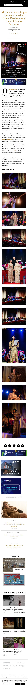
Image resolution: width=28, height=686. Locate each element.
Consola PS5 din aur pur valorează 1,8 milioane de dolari (19, 631)
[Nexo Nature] (11, 476)
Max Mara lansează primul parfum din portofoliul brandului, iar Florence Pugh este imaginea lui (14, 524)
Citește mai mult (19, 569)
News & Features (12, 532)
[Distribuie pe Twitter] (12, 34)
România (9, 139)
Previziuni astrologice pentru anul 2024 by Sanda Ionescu (18, 651)
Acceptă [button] (17, 683)
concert (16, 145)
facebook (23, 1)
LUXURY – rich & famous (14, 1)
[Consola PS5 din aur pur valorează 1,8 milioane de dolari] (19, 623)
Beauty (14, 520)
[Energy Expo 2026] (14, 81)
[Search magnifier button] (22, 5)
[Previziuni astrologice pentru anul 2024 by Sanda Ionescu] (19, 642)
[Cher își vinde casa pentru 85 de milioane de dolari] (8, 642)
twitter (27, 1)
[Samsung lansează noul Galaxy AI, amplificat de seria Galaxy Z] (8, 600)
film (15, 150)
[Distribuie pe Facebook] (10, 34)
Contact (21, 675)
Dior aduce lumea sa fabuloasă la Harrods (7, 630)
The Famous (5, 655)
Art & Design (14, 543)
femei (3, 139)
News (15, 30)
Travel (19, 532)
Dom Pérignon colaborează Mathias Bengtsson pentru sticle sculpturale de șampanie (19, 610)
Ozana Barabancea (13, 89)
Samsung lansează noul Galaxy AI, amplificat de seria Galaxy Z (8, 609)
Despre (3, 675)
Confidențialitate (6, 677)
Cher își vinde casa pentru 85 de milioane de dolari (8, 651)
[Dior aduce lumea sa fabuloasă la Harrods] (8, 623)
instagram (24, 1)
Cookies (17, 677)
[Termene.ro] (11, 494)
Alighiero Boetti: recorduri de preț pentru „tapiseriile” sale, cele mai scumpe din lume (14, 582)
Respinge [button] (23, 683)
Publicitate (12, 675)
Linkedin (25, 1)
